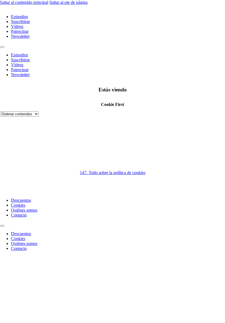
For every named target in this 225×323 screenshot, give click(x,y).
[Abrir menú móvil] (2, 47)
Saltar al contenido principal (24, 2)
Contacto (19, 215)
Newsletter (20, 36)
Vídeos (17, 26)
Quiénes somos (24, 210)
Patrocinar (20, 31)
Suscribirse (20, 21)
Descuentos (21, 200)
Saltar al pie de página (68, 2)
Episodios (19, 16)
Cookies (18, 205)
